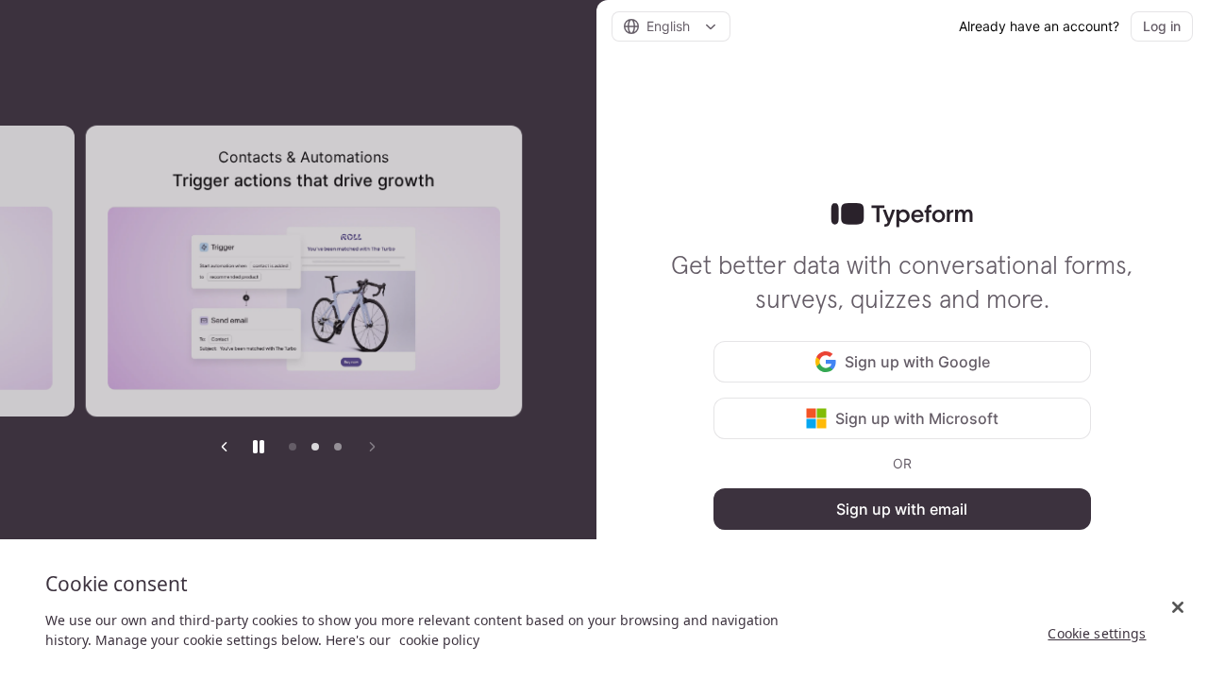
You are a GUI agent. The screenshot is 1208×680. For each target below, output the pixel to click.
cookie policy (439, 640)
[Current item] (338, 446)
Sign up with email (901, 509)
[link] (901, 215)
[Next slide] (372, 446)
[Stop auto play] (258, 446)
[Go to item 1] (292, 446)
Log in (1162, 26)
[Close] (1178, 607)
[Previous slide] (224, 446)
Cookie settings (1097, 633)
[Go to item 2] (315, 446)
